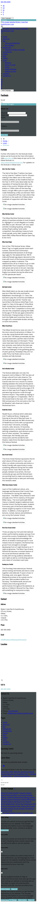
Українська (28, 804)
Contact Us (7, 744)
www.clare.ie (8, 158)
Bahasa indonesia (14, 802)
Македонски (18, 797)
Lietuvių (4, 797)
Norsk (3, 804)
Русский (32, 806)
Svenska (10, 808)
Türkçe (17, 804)
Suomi (24, 795)
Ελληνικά (9, 795)
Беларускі (17, 799)
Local (5, 740)
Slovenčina (5, 811)
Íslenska (28, 802)
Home (5, 722)
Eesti (15, 795)
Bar (4, 727)
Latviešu (10, 797)
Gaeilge (29, 795)
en (4, 8)
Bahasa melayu (29, 797)
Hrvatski (4, 802)
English (10, 793)
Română (4, 808)
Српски (16, 808)
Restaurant (7, 729)
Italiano (29, 793)
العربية (19, 795)
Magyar (33, 799)
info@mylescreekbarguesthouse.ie (13, 640)
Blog (4, 735)
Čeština (24, 799)
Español (16, 793)
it (3, 14)
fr (3, 12)
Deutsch (4, 793)
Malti (3, 799)
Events (5, 733)
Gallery (5, 737)
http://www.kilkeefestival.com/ (12, 162)
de (4, 6)
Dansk (3, 795)
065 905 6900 (5, 2)
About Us (6, 724)
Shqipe (22, 808)
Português (12, 806)
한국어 (5, 806)
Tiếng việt (24, 806)
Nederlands (10, 804)
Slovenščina (29, 808)
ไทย (21, 804)
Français (22, 793)
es (3, 10)
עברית (23, 802)
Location (6, 742)
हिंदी (28, 799)
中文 (10, 811)
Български (9, 799)
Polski (18, 806)
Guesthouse (7, 731)
